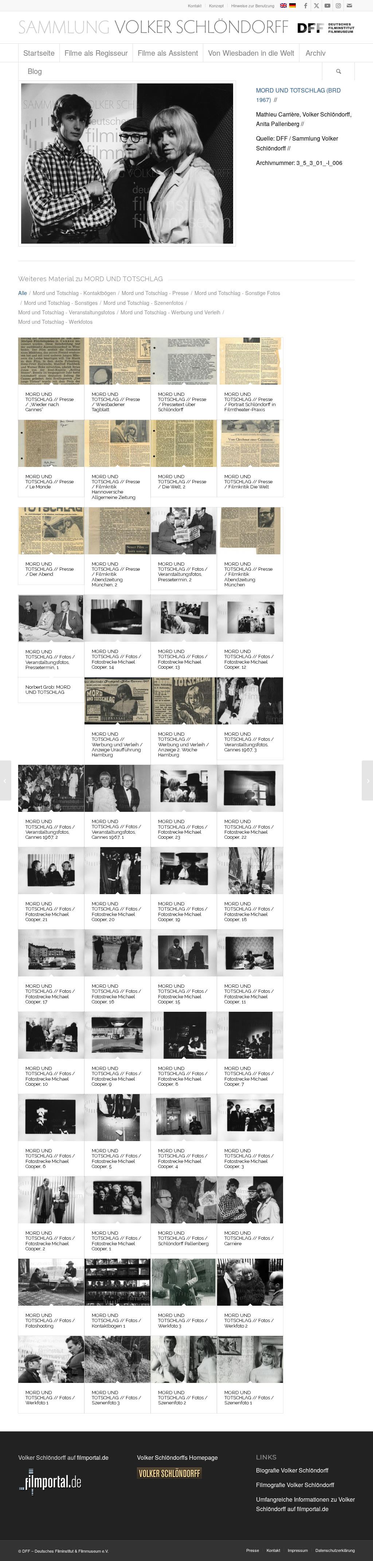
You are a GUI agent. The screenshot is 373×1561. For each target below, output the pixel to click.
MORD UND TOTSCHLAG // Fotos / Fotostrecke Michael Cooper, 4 (183, 1158)
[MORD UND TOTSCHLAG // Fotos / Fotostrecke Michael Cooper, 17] (51, 952)
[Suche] (338, 71)
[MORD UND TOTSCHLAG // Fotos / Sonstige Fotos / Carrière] (127, 163)
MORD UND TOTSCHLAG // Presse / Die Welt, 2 (182, 482)
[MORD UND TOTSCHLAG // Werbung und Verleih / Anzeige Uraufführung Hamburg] (117, 700)
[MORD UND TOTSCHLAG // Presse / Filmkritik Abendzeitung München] (250, 530)
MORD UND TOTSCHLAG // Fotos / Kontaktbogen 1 (116, 1321)
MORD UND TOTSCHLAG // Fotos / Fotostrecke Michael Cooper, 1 (116, 1240)
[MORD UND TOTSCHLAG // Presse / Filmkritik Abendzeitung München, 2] (117, 530)
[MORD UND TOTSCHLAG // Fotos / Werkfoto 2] (250, 1282)
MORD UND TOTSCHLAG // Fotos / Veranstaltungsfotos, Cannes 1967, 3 (249, 741)
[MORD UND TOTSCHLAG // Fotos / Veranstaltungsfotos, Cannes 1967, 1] (117, 788)
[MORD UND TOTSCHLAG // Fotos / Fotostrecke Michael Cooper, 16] (117, 952)
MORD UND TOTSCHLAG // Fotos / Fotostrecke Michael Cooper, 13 (183, 659)
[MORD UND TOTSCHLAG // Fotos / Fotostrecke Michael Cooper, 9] (117, 1035)
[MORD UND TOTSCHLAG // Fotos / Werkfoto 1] (51, 1359)
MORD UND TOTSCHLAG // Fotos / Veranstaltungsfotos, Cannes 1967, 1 (116, 829)
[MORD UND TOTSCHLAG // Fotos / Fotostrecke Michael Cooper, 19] (184, 870)
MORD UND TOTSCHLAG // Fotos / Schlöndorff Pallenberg (183, 1238)
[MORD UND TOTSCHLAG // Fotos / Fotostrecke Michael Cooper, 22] (250, 788)
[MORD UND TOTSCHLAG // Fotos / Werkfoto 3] (184, 1282)
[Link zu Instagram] (338, 5)
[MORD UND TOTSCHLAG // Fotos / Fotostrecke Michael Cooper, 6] (51, 1117)
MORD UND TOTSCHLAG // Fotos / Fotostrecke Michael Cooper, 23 (183, 829)
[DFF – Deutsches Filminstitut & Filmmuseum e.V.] (186, 27)
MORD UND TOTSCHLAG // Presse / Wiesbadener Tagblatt (116, 402)
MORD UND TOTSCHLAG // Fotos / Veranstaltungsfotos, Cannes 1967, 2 (50, 829)
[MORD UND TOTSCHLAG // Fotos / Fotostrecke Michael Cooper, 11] (250, 952)
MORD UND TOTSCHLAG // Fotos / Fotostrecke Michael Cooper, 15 (183, 993)
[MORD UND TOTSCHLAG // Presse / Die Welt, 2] (184, 443)
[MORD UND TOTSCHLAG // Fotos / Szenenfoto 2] (184, 1359)
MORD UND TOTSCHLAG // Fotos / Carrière (249, 1238)
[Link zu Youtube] (327, 5)
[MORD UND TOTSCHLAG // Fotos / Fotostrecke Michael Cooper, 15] (184, 952)
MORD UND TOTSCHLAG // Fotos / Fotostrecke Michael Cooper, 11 (249, 993)
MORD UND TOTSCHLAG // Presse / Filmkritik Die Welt (248, 482)
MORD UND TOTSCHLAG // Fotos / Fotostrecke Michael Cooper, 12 (249, 659)
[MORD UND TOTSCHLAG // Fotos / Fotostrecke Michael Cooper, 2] (51, 1199)
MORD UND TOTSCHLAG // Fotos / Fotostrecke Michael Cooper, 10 (50, 1076)
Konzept (216, 5)
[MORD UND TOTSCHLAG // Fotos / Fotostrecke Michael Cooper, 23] (184, 788)
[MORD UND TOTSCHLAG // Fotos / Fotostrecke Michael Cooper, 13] (184, 618)
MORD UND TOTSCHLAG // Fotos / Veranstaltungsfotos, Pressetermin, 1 (50, 659)
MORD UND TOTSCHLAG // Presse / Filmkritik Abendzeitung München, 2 (116, 574)
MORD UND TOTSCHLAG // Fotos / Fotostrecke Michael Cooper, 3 (249, 1158)
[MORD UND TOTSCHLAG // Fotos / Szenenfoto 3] (117, 1359)
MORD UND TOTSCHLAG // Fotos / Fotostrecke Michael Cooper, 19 (183, 911)
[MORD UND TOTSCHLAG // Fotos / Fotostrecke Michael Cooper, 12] (250, 618)
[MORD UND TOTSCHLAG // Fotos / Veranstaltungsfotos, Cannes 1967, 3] (250, 700)
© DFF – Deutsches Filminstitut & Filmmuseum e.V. (63, 1551)
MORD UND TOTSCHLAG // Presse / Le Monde (49, 482)
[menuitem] (194, 5)
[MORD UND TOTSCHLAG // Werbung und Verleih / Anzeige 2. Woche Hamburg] (184, 700)
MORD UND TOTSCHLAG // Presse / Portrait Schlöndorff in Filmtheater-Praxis (250, 402)
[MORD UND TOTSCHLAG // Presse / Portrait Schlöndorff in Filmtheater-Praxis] (250, 361)
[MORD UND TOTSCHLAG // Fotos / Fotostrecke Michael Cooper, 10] (51, 1035)
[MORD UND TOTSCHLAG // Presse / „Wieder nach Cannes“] (51, 361)
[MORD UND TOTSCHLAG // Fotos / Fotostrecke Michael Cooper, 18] (250, 870)
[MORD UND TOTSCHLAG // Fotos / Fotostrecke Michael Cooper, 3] (250, 1117)
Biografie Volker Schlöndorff (292, 1470)
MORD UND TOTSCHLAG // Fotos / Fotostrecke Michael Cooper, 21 (50, 911)
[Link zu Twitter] (316, 5)
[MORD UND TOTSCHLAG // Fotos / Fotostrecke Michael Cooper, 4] (184, 1117)
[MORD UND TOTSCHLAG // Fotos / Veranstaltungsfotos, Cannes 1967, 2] (51, 788)
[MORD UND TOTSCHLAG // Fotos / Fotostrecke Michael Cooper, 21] (51, 870)
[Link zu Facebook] (305, 5)
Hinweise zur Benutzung (252, 5)
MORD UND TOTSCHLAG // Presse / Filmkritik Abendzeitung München (248, 574)
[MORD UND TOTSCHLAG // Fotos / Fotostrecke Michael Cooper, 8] (184, 1035)
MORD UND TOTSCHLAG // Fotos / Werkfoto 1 (50, 1398)
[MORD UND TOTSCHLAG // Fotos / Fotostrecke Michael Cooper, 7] (250, 1035)
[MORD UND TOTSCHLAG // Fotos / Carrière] (250, 1199)
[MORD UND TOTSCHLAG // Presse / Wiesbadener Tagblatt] (117, 361)
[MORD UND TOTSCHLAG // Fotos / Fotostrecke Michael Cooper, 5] (117, 1117)
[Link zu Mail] (349, 5)
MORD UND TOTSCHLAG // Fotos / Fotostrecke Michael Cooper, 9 (116, 1076)
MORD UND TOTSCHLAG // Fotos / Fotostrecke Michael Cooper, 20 (116, 911)
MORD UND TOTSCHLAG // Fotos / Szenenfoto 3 (116, 1398)
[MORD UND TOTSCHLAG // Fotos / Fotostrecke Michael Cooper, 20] (117, 870)
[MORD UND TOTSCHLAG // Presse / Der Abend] (51, 530)
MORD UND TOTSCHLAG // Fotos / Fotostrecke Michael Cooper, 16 (116, 993)
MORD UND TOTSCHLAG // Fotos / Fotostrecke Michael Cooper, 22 (249, 829)
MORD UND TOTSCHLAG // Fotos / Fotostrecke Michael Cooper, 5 (116, 1158)
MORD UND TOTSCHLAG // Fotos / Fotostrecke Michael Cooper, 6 (50, 1158)
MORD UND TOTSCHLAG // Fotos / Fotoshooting (50, 1321)
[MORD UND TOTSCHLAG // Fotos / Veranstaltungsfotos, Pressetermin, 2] (184, 530)
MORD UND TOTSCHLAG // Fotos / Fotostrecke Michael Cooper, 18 (249, 911)
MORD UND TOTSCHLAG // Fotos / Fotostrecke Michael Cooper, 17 (50, 993)
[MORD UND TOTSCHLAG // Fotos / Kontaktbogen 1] (117, 1282)
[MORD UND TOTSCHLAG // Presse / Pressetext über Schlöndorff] (184, 361)
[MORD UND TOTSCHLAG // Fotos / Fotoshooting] (51, 1282)
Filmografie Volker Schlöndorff (295, 1485)
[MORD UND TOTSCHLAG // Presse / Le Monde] (51, 443)
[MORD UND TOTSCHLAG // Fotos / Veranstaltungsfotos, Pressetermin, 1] (51, 618)
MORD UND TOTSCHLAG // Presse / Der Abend (49, 569)
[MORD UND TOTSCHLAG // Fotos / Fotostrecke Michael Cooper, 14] (117, 618)
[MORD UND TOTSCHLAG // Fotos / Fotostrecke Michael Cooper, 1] (117, 1199)
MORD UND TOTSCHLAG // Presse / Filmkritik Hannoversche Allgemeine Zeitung (116, 487)
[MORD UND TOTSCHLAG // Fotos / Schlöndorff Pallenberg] (184, 1199)
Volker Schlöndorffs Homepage (177, 1457)
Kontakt (194, 5)
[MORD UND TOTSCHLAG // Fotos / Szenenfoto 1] (250, 1359)
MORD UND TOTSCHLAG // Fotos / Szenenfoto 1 (249, 1398)
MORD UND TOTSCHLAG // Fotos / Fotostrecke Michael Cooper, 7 (249, 1076)
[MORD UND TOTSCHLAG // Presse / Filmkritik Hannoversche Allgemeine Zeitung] (117, 443)
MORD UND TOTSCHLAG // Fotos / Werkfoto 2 (249, 1321)
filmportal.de (93, 1457)
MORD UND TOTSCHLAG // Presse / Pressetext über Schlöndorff (182, 402)
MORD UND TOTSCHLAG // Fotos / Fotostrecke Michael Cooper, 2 (50, 1240)
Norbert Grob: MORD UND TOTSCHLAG (48, 689)
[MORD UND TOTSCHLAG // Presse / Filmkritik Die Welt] (250, 443)
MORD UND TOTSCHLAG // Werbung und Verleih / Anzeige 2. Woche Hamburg (183, 744)
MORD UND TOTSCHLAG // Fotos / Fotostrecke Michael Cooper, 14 (116, 659)
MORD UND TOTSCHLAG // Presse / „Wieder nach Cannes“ (49, 402)
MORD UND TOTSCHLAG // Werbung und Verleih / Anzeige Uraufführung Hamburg (117, 744)
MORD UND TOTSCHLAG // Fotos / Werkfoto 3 (183, 1321)
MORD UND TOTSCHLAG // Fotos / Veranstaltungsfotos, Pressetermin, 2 (183, 571)
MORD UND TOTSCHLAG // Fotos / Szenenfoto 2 (183, 1398)
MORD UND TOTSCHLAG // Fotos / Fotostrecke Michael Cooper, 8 (183, 1076)
